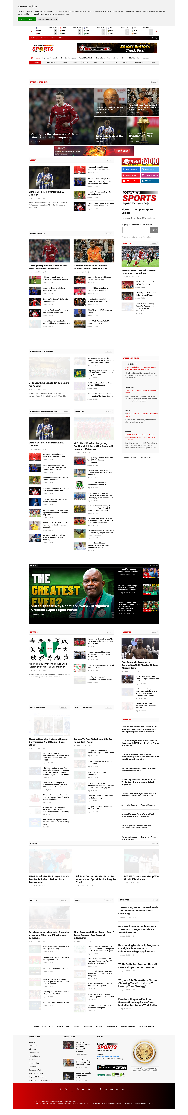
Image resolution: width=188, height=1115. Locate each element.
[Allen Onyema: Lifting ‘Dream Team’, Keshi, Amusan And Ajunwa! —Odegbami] (94, 917)
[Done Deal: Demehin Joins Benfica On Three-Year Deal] (80, 170)
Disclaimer (33, 1059)
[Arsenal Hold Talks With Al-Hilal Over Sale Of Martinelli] (140, 256)
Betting (33, 38)
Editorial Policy (34, 1066)
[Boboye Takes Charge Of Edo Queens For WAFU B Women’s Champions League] (80, 546)
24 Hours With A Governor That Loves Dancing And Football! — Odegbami (99, 973)
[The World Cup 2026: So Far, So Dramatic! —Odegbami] (80, 1008)
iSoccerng (112, 1027)
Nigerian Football (49, 58)
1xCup (65, 63)
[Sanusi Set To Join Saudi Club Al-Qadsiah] (110, 131)
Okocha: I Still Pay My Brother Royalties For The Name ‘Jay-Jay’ (100, 395)
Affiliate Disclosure (36, 1073)
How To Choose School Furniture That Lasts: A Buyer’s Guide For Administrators (137, 929)
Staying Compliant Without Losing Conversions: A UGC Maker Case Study (48, 742)
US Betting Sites (146, 1027)
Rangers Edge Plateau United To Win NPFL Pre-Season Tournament (100, 460)
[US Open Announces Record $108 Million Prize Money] (80, 809)
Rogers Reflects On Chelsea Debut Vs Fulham (54, 289)
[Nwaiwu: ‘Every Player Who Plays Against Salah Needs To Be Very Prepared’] (35, 513)
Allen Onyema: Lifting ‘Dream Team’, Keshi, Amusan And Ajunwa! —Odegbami (94, 935)
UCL (95, 63)
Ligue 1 (152, 63)
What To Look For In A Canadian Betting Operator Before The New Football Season (56, 981)
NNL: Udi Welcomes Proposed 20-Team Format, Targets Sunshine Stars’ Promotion (100, 533)
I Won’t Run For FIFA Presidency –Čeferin (99, 311)
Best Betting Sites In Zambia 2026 (56, 968)
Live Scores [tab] (146, 457)
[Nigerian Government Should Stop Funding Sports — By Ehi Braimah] (49, 649)
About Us (32, 1042)
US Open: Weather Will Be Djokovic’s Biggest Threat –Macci (100, 751)
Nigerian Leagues (68, 58)
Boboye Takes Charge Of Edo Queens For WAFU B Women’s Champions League (99, 545)
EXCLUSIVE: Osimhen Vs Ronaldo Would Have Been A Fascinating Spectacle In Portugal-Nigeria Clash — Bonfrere (140, 729)
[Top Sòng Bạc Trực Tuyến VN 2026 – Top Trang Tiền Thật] (35, 994)
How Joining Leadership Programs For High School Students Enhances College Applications (138, 948)
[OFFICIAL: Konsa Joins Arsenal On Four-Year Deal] (127, 285)
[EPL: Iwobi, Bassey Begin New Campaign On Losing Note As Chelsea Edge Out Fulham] (80, 182)
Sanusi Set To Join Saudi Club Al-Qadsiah (109, 137)
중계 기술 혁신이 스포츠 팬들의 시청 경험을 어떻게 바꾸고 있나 (56, 947)
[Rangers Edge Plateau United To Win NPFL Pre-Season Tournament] (80, 460)
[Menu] (32, 58)
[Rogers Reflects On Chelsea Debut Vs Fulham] (35, 291)
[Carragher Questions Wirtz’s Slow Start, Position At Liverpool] (61, 116)
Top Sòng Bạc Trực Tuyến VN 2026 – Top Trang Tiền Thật (56, 993)
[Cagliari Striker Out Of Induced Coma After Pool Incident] (127, 706)
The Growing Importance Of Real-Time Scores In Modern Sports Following (138, 910)
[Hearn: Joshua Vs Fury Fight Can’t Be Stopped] (80, 764)
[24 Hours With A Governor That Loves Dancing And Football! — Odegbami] (80, 974)
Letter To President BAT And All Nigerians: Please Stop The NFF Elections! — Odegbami (99, 961)
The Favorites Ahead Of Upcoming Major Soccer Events (99, 678)
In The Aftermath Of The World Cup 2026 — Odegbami (99, 985)
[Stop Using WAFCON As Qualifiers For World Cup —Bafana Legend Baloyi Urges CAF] (80, 373)
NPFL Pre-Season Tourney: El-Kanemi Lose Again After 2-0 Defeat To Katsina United (99, 508)
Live (124, 58)
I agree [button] (21, 19)
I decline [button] (31, 19)
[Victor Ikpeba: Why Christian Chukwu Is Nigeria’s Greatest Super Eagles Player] (71, 593)
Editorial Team (34, 1056)
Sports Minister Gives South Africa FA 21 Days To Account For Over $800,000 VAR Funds (56, 322)
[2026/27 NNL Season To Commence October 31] (80, 485)
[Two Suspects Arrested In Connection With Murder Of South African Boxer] (140, 648)
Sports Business (128, 1027)
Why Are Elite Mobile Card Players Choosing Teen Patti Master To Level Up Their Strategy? (137, 983)
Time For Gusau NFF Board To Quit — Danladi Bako (100, 666)
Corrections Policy (35, 1070)
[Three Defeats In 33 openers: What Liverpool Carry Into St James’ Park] (80, 655)
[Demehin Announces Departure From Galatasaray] (80, 195)
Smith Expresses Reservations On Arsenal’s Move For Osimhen (137, 826)
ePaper (53, 38)
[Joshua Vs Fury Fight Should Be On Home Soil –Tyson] (110, 102)
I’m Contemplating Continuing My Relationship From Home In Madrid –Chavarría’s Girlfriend (146, 692)
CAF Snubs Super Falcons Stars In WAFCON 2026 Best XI (100, 384)
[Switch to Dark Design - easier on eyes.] (152, 38)
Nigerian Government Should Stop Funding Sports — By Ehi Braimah (48, 665)
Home (37, 58)
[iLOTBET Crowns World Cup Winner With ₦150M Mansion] (145, 861)
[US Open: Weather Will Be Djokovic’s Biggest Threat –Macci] (80, 753)
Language (147, 58)
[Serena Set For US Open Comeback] (80, 775)
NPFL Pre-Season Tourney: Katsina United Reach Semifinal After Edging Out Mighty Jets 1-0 (100, 495)
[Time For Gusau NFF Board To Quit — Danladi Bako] (80, 668)
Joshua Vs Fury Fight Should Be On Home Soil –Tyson (110, 108)
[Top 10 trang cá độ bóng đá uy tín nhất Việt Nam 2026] (35, 960)
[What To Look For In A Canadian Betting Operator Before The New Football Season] (35, 982)
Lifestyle (99, 1027)
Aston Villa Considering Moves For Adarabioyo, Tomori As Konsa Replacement (144, 307)
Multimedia (134, 58)
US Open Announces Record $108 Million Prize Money (100, 808)
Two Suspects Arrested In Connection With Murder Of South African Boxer (140, 665)
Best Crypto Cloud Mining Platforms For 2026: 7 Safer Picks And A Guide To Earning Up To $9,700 (56, 756)
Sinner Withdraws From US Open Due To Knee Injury (100, 797)
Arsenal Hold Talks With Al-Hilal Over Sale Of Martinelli (139, 272)
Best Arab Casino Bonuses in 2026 (56, 1003)
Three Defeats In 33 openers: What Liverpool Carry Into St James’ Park (98, 654)
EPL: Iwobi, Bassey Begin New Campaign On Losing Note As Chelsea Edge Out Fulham (99, 181)
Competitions (113, 58)
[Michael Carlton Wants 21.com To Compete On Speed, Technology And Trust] (98, 861)
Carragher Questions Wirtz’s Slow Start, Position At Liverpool (55, 136)
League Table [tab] (130, 457)
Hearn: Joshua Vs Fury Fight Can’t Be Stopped (100, 762)
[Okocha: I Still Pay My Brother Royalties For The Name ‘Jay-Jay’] (80, 397)
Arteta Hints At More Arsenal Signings (139, 805)
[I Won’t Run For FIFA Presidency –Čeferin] (80, 313)
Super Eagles (51, 63)
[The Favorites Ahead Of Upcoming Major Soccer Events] (80, 680)
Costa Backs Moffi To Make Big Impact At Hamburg (55, 500)
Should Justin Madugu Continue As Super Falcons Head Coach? (127, 588)
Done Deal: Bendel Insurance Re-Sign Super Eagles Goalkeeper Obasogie (56, 525)
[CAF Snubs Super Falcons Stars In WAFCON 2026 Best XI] (80, 386)
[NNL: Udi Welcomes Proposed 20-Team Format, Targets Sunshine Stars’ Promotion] (80, 533)
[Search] (156, 38)
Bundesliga (139, 63)
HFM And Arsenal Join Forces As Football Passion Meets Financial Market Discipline (56, 797)
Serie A (125, 63)
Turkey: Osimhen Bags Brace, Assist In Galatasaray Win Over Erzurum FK (139, 794)
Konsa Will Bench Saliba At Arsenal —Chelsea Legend (97, 289)
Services (43, 38)
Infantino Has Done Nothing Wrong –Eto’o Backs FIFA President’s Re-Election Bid (98, 300)
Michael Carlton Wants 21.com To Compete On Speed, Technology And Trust (96, 879)
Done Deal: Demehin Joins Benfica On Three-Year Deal (98, 168)
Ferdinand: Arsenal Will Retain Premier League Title (99, 278)
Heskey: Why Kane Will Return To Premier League (55, 300)
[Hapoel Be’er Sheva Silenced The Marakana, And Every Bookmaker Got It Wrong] (80, 642)
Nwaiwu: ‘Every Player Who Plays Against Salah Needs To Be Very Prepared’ (55, 512)
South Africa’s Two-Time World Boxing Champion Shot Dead (147, 678)
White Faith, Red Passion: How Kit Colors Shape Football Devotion (137, 966)
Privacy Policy (34, 1063)
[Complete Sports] (43, 48)
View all (153, 82)
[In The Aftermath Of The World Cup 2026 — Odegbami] (80, 986)
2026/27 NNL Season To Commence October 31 (96, 483)
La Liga (114, 63)
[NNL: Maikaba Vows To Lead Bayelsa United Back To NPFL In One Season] (80, 473)
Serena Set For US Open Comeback (96, 773)
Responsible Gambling (37, 1077)
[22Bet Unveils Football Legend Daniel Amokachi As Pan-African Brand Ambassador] (50, 861)
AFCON (85, 63)
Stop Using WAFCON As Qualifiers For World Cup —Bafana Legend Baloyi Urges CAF (100, 372)
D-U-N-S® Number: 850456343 (40, 1080)
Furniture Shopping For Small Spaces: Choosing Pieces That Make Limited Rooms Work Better (137, 1002)
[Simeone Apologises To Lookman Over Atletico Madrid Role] (80, 206)
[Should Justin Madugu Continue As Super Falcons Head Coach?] (151, 589)
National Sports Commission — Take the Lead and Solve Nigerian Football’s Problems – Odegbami (100, 948)
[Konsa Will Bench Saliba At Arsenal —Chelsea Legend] (80, 291)
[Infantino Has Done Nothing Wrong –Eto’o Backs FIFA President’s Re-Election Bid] (80, 302)
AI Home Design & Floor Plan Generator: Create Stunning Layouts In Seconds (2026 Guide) (56, 809)
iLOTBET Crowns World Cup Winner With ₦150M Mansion (143, 878)
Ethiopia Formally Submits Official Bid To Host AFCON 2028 (141, 136)
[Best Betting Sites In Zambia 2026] (35, 971)
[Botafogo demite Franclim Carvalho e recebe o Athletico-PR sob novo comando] (49, 917)
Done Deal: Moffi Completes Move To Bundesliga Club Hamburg (54, 537)
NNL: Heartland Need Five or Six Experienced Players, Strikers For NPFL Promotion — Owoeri (100, 520)
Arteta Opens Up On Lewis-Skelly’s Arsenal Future (146, 294)
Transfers (100, 58)
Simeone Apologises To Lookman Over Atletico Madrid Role (100, 205)
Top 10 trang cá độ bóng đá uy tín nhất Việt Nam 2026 (56, 958)
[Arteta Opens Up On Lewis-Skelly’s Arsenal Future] (127, 296)
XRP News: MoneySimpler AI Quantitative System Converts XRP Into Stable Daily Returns (55, 784)
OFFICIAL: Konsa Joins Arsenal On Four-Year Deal (147, 283)
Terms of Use (34, 1053)
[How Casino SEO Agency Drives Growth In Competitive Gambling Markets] (35, 822)
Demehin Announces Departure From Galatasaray (99, 193)
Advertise (32, 1049)
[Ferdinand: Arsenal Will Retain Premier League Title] (80, 280)
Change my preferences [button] (47, 19)
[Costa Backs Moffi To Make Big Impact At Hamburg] (35, 502)
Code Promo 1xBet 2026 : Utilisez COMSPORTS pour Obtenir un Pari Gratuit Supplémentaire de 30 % (140, 756)
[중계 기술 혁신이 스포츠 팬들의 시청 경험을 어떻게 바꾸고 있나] (35, 949)
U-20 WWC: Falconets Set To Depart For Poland (98, 322)
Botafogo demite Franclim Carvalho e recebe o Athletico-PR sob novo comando (49, 935)
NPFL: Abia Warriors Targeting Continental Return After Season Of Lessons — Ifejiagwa (93, 446)
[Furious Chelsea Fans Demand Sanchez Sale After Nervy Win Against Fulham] (143, 102)
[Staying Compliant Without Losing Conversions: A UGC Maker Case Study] (49, 724)
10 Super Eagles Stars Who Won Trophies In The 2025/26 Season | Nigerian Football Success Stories (129, 606)
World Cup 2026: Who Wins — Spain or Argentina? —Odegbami (100, 995)
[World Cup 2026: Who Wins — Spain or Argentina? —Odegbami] (80, 997)
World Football (85, 58)
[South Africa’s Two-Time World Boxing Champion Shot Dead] (127, 679)
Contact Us (33, 1046)
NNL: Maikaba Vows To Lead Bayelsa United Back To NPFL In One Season (99, 472)
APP (60, 38)
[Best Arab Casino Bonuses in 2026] (35, 1005)
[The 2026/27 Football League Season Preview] (151, 573)
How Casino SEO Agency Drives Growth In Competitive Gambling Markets (56, 822)
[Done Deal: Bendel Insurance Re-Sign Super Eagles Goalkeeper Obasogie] (35, 525)
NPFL (75, 63)
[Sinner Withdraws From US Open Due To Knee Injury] (80, 798)
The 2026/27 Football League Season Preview (128, 570)
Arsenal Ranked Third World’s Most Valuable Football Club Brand (138, 815)
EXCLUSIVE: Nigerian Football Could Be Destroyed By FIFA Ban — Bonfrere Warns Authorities (100, 360)
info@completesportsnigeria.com (108, 1056)
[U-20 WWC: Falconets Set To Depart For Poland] (80, 324)
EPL (104, 63)
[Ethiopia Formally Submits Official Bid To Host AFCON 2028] (143, 131)
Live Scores (34, 63)
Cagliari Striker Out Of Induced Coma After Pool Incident (145, 705)
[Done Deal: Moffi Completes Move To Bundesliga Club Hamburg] (35, 538)
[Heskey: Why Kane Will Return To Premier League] (35, 302)
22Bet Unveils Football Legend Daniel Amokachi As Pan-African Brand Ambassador (49, 879)
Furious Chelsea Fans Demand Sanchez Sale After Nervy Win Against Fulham (143, 107)
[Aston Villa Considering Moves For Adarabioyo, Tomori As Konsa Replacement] (127, 307)
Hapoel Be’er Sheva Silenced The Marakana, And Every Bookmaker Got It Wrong (100, 641)
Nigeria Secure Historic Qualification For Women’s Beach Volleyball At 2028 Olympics (100, 785)
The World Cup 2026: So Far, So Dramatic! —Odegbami (99, 1006)
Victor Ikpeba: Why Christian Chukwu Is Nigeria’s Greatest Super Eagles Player (70, 608)
